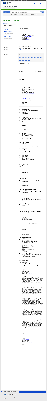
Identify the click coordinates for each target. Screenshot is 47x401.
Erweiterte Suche (20, 14)
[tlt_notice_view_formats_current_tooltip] (41, 71)
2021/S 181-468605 (35, 187)
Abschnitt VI (6, 54)
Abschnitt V (6, 49)
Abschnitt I (5, 42)
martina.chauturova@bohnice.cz (28, 36)
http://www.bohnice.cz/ (29, 39)
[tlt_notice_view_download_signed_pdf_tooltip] (20, 49)
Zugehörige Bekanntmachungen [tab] (8, 25)
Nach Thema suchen (32, 14)
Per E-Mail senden (8, 36)
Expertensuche (26, 14)
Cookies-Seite (6, 394)
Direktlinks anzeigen (8, 31)
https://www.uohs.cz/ (30, 273)
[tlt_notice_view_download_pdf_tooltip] (19, 57)
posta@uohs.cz (26, 270)
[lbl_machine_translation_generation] (30, 63)
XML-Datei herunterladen (9, 29)
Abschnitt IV (6, 47)
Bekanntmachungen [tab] (6, 23)
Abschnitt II (5, 45)
